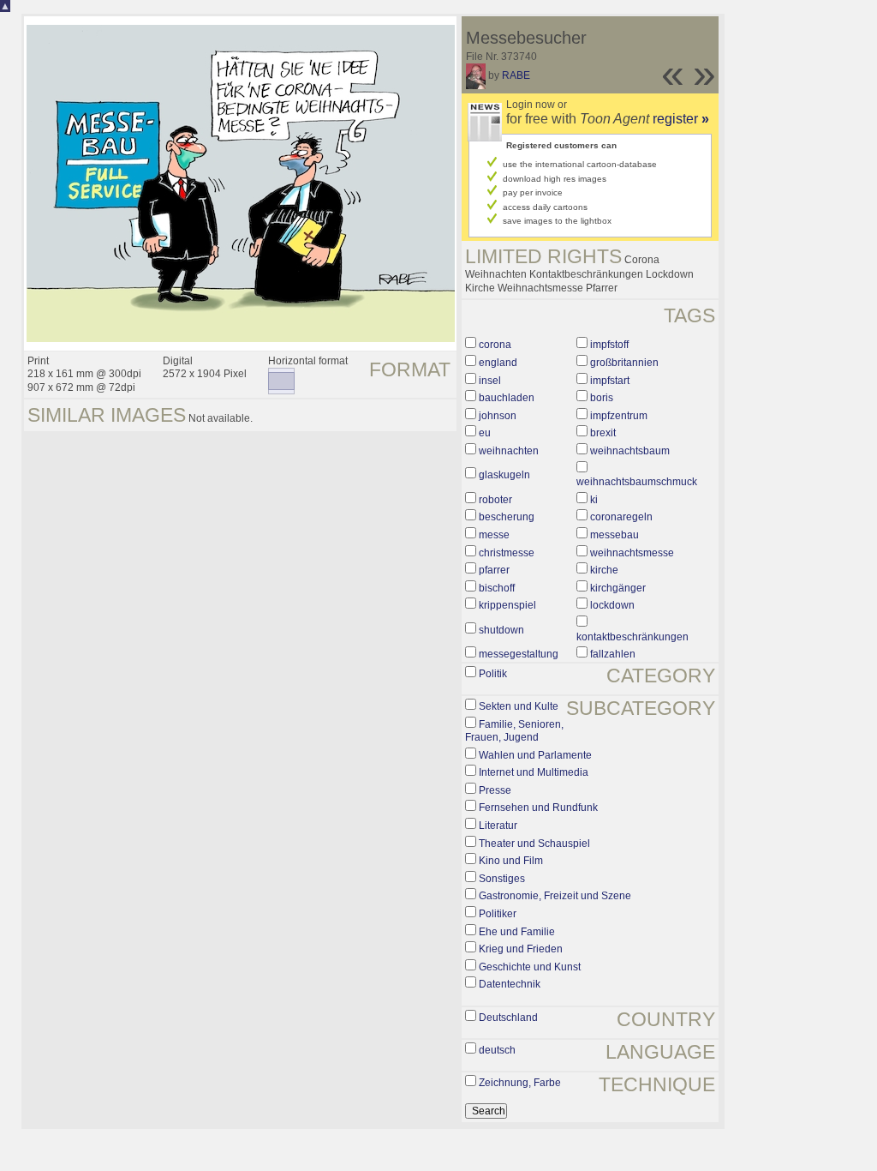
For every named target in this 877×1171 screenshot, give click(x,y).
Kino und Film (511, 861)
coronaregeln (621, 517)
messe (494, 535)
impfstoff (609, 345)
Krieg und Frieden (521, 949)
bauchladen (506, 398)
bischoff (497, 588)
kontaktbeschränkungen (632, 637)
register (681, 118)
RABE (516, 75)
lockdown (612, 605)
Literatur (498, 826)
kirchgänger (618, 588)
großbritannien (624, 363)
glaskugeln (504, 475)
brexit (603, 433)
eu (485, 433)
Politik (493, 674)
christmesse (506, 553)
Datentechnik (509, 984)
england (498, 363)
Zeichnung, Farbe (520, 1083)
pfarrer (494, 570)
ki (594, 500)
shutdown (501, 630)
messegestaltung (518, 654)
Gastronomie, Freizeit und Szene (555, 896)
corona (495, 345)
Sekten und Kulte (518, 706)
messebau (614, 535)
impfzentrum (618, 416)
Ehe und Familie (517, 932)
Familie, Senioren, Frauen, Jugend (514, 731)
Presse (495, 790)
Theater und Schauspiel (534, 844)
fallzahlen (612, 654)
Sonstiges (502, 879)
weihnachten (509, 451)
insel (490, 381)
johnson (497, 416)
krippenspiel (507, 605)
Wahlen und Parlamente (535, 755)
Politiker (497, 914)
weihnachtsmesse (632, 553)
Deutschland (508, 1018)
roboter (495, 500)
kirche (604, 570)
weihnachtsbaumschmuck (636, 482)
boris (601, 398)
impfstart (609, 381)
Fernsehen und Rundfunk (538, 808)
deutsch (497, 1050)
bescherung (506, 517)
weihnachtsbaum (630, 451)
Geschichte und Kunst (530, 967)
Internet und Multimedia (533, 772)
